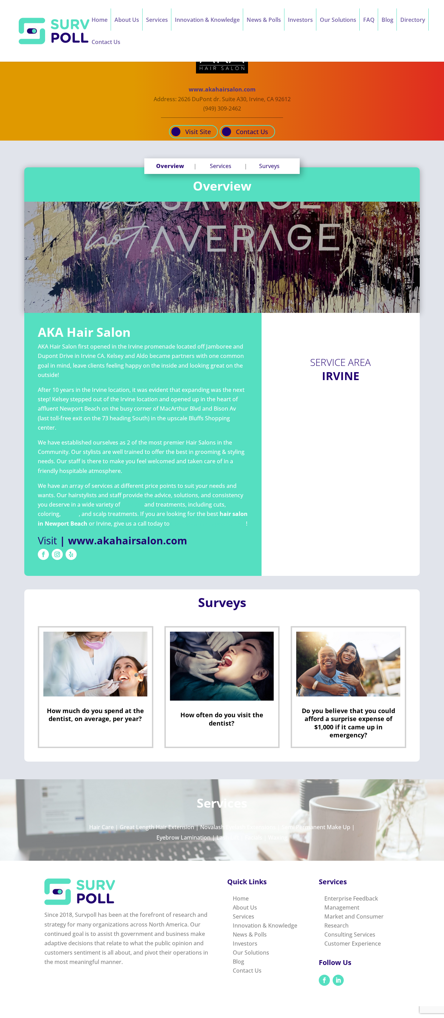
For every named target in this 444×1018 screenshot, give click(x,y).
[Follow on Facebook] (43, 554)
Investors (300, 20)
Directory (412, 20)
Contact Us (106, 43)
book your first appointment (208, 523)
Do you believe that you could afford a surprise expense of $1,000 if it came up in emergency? (348, 723)
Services (157, 20)
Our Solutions (338, 20)
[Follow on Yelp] (71, 554)
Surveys (269, 166)
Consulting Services (349, 934)
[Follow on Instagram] (57, 554)
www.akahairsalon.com (222, 89)
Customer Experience (352, 943)
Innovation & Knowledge (207, 20)
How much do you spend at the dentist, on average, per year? (95, 715)
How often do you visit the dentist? (221, 719)
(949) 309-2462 (222, 108)
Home (100, 20)
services (132, 504)
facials (70, 514)
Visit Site (198, 132)
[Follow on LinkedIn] (338, 980)
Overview (170, 166)
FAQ (369, 20)
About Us (126, 20)
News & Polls (264, 20)
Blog (387, 20)
